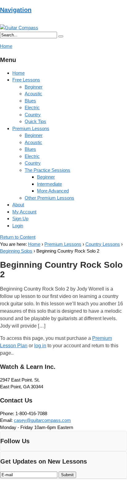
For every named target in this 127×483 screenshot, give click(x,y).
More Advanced (53, 190)
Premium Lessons (30, 128)
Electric (32, 107)
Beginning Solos (16, 251)
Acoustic (33, 93)
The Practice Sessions (47, 170)
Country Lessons (102, 244)
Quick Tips (35, 121)
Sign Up (20, 218)
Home (18, 73)
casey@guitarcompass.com (42, 420)
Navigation (15, 9)
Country (33, 114)
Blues (30, 100)
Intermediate (49, 184)
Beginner (34, 86)
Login (17, 225)
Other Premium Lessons (49, 197)
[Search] (60, 36)
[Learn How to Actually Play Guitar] (19, 27)
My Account (24, 211)
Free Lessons (26, 79)
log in (40, 345)
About (18, 204)
